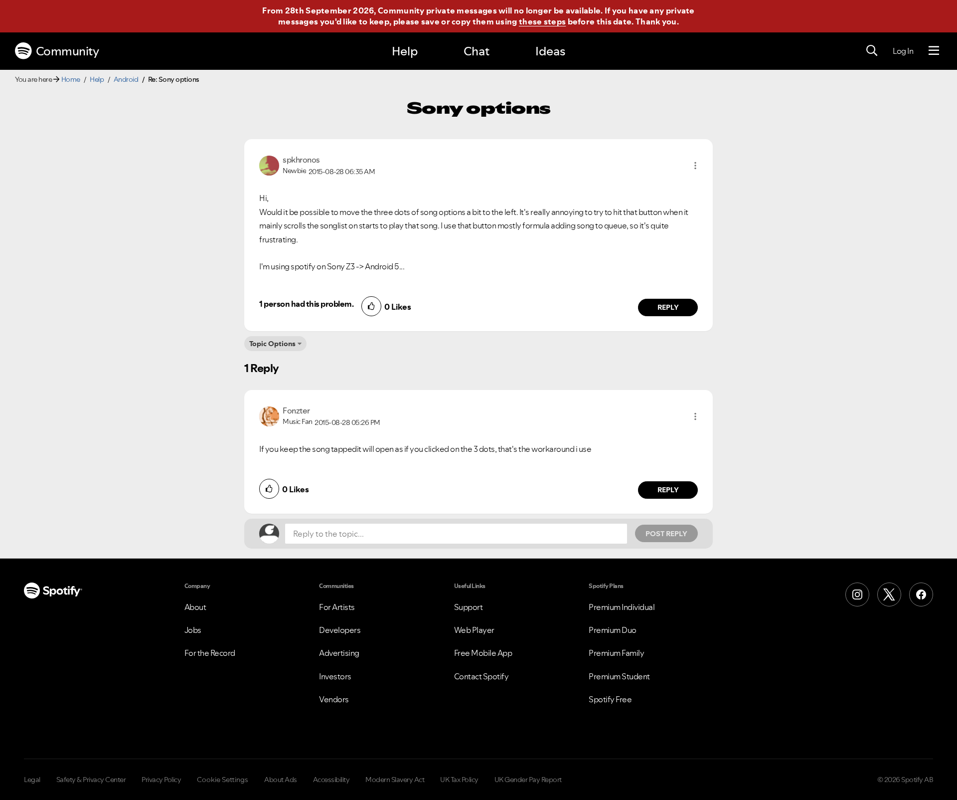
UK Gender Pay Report (528, 779)
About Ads (280, 779)
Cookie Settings (222, 779)
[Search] (871, 50)
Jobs (192, 629)
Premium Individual (621, 606)
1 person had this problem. (306, 303)
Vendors (334, 699)
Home (70, 79)
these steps (542, 21)
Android (126, 79)
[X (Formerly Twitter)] (889, 594)
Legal (32, 779)
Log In (903, 50)
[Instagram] (857, 594)
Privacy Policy (161, 779)
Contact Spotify (481, 676)
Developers (339, 629)
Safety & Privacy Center (91, 779)
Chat (476, 51)
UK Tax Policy (459, 779)
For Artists (337, 606)
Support (468, 606)
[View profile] (269, 164)
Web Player (474, 629)
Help (405, 51)
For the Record (209, 652)
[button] (695, 165)
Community (67, 51)
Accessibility (331, 779)
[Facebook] (921, 594)
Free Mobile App (483, 652)
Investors (335, 676)
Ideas (550, 51)
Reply (668, 307)
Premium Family (616, 652)
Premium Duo (613, 629)
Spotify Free (610, 699)
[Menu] (934, 51)
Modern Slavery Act (394, 779)
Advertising (339, 652)
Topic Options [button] (272, 344)
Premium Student (619, 676)
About (195, 606)
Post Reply (666, 534)
